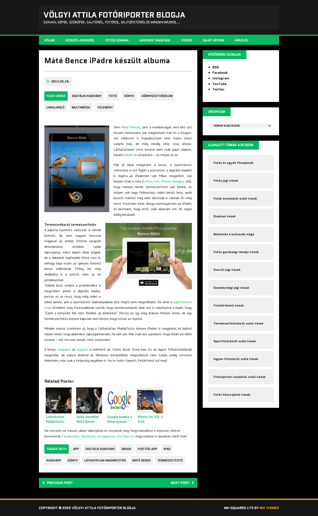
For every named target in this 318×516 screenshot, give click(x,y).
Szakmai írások (225, 216)
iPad (167, 449)
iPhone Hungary (172, 181)
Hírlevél (241, 40)
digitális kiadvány (100, 449)
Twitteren (88, 436)
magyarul (64, 349)
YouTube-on (125, 436)
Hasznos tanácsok (154, 40)
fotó (113, 96)
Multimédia (81, 107)
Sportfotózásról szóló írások (235, 341)
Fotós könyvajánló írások (232, 394)
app (76, 449)
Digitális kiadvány (86, 96)
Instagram (220, 78)
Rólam (49, 40)
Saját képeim (213, 40)
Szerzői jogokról (80, 40)
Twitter (218, 89)
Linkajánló (55, 107)
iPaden (129, 155)
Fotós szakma (116, 40)
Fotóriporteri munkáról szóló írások (240, 377)
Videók (186, 40)
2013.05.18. (60, 81)
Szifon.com (151, 181)
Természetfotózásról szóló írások (238, 323)
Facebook (220, 72)
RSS (215, 67)
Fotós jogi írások (226, 180)
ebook (126, 449)
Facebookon (70, 436)
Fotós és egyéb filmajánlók (234, 163)
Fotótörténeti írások (229, 305)
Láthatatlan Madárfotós (105, 460)
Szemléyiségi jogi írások (231, 287)
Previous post (60, 482)
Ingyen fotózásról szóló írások (236, 359)
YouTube (219, 83)
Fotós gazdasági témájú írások (236, 252)
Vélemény (105, 107)
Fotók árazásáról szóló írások (235, 198)
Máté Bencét (130, 127)
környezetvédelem (157, 96)
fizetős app (147, 449)
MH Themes (269, 507)
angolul (82, 349)
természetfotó (170, 460)
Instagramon (106, 436)
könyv (129, 96)
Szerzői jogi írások (227, 270)
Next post (180, 482)
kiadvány (54, 460)
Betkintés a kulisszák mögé (234, 234)
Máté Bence (141, 460)
